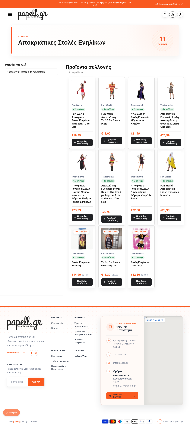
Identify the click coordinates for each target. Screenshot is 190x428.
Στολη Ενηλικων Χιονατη (81, 264)
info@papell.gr (120, 362)
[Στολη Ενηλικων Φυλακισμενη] (112, 238)
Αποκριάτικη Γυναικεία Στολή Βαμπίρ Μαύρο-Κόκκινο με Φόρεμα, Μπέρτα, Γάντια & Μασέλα (82, 193)
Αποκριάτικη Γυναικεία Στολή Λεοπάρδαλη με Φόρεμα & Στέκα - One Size (170, 120)
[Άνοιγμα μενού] (10, 14)
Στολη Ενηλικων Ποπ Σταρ (140, 264)
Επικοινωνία (57, 323)
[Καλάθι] (172, 15)
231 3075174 (119, 354)
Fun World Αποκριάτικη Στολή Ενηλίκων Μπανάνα (169, 190)
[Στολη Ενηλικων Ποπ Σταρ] (141, 238)
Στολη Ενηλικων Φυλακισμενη (110, 264)
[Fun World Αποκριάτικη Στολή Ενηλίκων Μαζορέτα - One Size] (82, 90)
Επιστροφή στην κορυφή (171, 421)
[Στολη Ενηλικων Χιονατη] (82, 238)
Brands (54, 328)
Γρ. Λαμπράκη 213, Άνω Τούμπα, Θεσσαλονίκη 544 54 (124, 343)
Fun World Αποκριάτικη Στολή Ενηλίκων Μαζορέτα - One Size (81, 120)
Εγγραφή (36, 382)
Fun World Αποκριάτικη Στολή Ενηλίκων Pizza (110, 118)
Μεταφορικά (57, 356)
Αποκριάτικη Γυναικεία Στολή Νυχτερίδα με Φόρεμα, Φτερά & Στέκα (141, 192)
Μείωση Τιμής (81, 356)
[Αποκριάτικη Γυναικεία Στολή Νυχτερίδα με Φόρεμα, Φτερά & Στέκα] (141, 162)
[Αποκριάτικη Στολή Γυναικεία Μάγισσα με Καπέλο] (141, 90)
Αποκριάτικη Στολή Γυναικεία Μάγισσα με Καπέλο (140, 118)
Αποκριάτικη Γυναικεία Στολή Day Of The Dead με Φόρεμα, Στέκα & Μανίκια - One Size (111, 193)
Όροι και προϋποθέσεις (81, 325)
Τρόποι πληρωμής (60, 360)
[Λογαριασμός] (180, 15)
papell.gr (17, 421)
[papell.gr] (33, 14)
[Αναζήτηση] (165, 15)
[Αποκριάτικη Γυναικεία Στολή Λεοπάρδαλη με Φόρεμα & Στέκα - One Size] (171, 90)
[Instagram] (36, 353)
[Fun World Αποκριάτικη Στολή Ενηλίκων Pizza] (112, 90)
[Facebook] (31, 353)
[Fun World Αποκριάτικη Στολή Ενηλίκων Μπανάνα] (171, 162)
